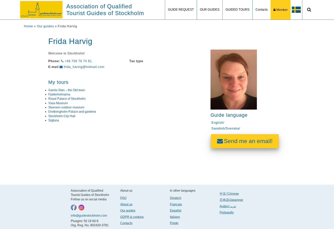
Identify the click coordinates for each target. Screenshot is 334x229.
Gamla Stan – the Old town (66, 90)
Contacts (262, 9)
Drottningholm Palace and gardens (72, 111)
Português (227, 212)
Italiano (175, 217)
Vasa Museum (58, 103)
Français (176, 204)
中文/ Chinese (229, 193)
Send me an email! (248, 141)
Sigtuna (53, 120)
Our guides (45, 26)
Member (282, 9)
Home (28, 26)
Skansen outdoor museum (66, 107)
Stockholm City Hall (61, 116)
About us (126, 204)
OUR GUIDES (210, 9)
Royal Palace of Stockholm (66, 98)
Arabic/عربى (228, 206)
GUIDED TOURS (238, 9)
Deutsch (175, 198)
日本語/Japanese (231, 200)
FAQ (123, 198)
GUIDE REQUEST (181, 9)
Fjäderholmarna (59, 94)
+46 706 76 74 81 (78, 61)
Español (175, 210)
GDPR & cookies (132, 217)
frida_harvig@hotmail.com (84, 67)
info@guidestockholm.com (89, 215)
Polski (174, 223)
